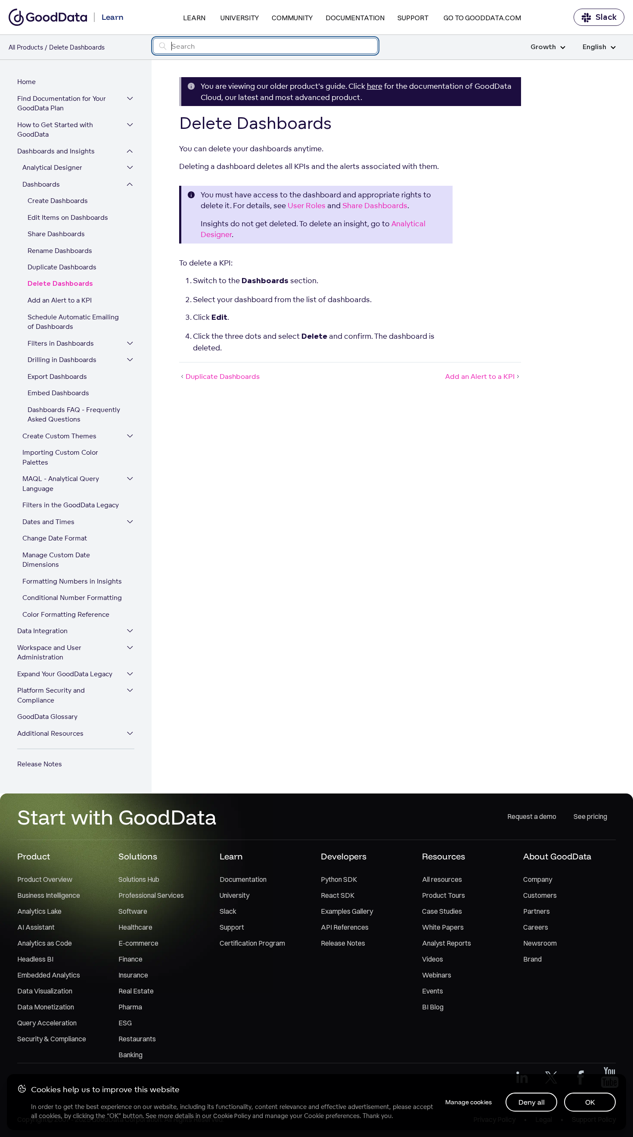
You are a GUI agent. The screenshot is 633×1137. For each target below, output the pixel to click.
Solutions (137, 856)
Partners (536, 911)
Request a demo (531, 816)
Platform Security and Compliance (51, 695)
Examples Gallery (347, 911)
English (594, 47)
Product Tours (443, 895)
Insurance (133, 975)
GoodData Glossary (47, 716)
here (374, 86)
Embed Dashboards (58, 393)
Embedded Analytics (48, 975)
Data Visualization (44, 991)
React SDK (337, 895)
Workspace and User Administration (49, 652)
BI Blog (433, 1007)
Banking (130, 1054)
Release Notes (39, 764)
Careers (535, 927)
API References (345, 927)
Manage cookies (468, 1102)
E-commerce (138, 943)
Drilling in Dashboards (62, 360)
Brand (532, 959)
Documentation (355, 17)
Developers (343, 856)
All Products (26, 47)
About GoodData (557, 856)
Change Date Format (54, 538)
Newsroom (540, 943)
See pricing (590, 816)
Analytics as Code (44, 943)
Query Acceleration (47, 1022)
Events (432, 991)
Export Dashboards (57, 376)
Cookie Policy (232, 1116)
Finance (130, 959)
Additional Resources (50, 733)
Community (292, 17)
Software (132, 911)
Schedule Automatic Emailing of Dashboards (73, 322)
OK (590, 1102)
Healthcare (135, 927)
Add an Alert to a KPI (60, 300)
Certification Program (252, 943)
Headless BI (35, 959)
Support (412, 17)
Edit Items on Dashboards (68, 217)
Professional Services (151, 895)
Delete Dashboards (60, 283)
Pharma (130, 1007)
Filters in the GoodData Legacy (70, 505)
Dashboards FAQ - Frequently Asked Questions (74, 415)
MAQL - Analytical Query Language (60, 484)
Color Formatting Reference (65, 614)
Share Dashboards (56, 234)
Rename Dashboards (60, 251)
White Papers (443, 927)
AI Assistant (36, 927)
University (239, 17)
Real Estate (136, 991)
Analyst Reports (446, 943)
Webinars (436, 975)
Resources (443, 856)
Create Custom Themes (59, 436)
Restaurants (137, 1038)
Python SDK (339, 879)
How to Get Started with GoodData (55, 130)
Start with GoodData (117, 816)
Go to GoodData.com (482, 17)
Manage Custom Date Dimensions (56, 560)
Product (33, 856)
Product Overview (44, 879)
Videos (432, 959)
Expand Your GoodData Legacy (64, 674)
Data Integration (42, 631)
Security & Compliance (51, 1038)
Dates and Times (48, 522)
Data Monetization (45, 1007)
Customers (540, 895)
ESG (125, 1022)
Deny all (531, 1102)
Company (537, 879)
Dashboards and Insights (56, 151)
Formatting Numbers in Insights (72, 581)
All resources (442, 879)
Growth (543, 47)
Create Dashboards (58, 201)
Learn (194, 17)
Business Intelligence (48, 895)
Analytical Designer (52, 167)
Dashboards (41, 184)
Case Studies (442, 911)
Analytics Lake (39, 911)
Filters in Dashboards (61, 343)
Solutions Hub (138, 879)
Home (26, 82)
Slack (606, 17)
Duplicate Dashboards (62, 267)
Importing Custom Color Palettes (60, 457)
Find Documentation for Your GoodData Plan (61, 103)
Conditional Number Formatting (72, 597)
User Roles (307, 205)
